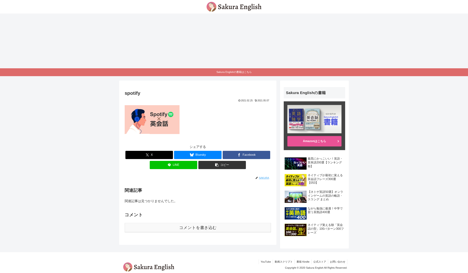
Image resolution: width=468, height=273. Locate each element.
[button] (222, 165)
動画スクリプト (284, 261)
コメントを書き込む (198, 227)
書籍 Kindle (303, 261)
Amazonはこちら (314, 141)
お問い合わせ (337, 261)
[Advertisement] (234, 40)
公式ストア (319, 261)
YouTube (266, 261)
